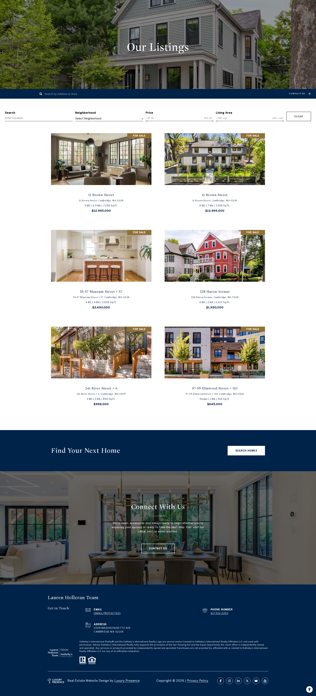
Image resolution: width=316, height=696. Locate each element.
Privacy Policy (197, 680)
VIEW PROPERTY (101, 175)
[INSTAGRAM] (229, 681)
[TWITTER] (247, 681)
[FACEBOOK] (220, 681)
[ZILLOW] (265, 681)
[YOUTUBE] (256, 681)
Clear (298, 116)
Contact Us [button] (158, 548)
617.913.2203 (219, 613)
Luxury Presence (127, 680)
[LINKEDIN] (238, 681)
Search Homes (246, 450)
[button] (299, 94)
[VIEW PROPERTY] (101, 172)
